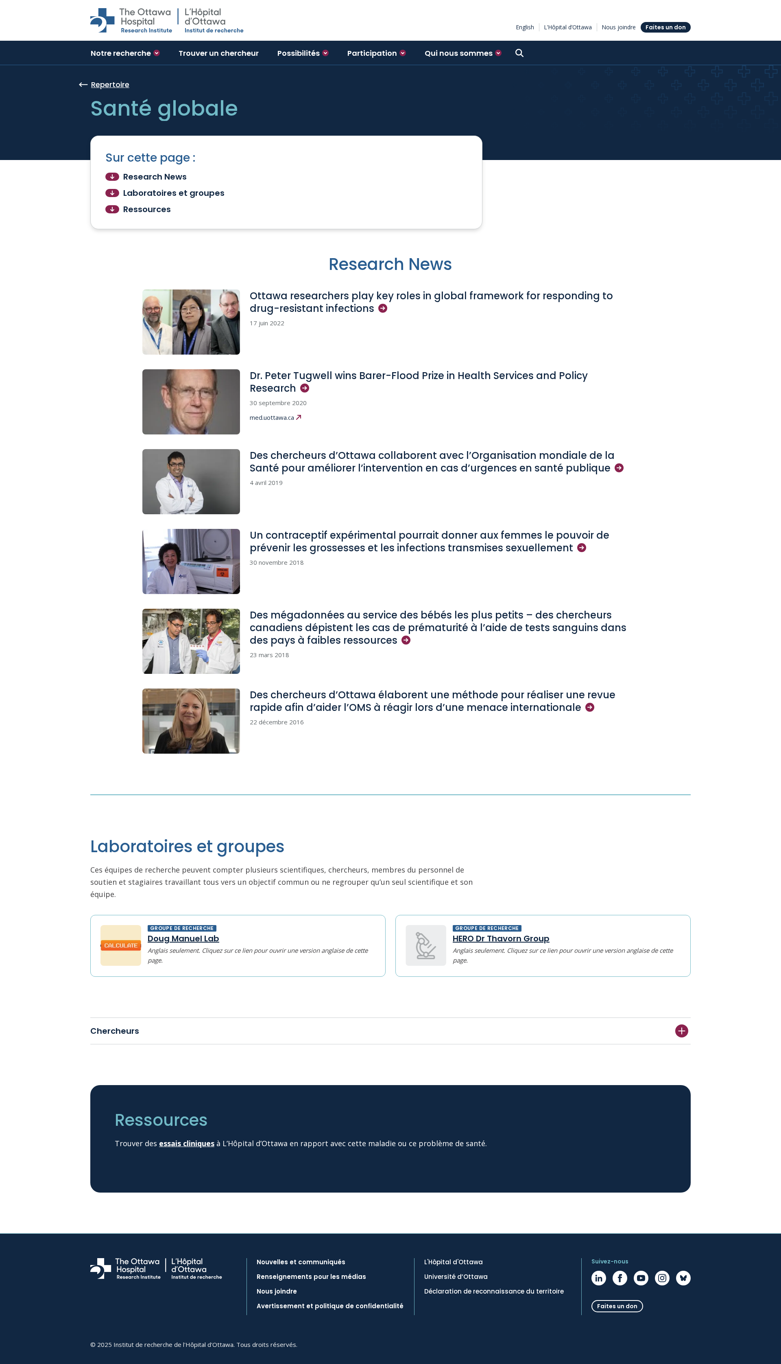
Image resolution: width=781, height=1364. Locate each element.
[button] (125, 53)
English (525, 27)
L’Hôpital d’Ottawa (568, 27)
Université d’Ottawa (456, 1277)
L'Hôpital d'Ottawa (453, 1262)
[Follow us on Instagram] (662, 1278)
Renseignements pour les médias (311, 1277)
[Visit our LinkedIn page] (598, 1278)
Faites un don (666, 27)
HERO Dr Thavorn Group (501, 938)
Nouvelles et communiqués (301, 1262)
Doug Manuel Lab (183, 938)
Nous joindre (619, 27)
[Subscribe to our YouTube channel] (641, 1278)
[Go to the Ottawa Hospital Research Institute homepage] (167, 20)
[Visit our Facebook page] (620, 1278)
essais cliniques (186, 1143)
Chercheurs (114, 1031)
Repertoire (110, 84)
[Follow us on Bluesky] (683, 1278)
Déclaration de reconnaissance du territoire (494, 1291)
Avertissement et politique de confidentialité (330, 1306)
